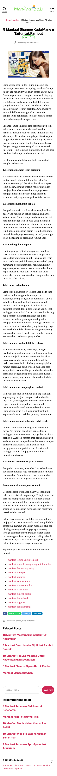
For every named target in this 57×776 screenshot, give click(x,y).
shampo (31, 621)
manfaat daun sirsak (18, 598)
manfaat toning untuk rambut (23, 559)
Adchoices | (8, 765)
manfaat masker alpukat (20, 585)
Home (8, 20)
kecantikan (15, 20)
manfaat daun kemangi (19, 606)
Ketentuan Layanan (13, 768)
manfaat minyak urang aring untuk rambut (29, 564)
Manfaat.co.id (16, 760)
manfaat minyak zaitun (19, 593)
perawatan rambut (14, 621)
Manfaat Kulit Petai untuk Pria (20, 716)
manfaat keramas (16, 576)
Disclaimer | (19, 765)
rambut (25, 621)
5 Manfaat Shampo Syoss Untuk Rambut (27, 666)
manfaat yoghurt (16, 602)
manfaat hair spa (16, 572)
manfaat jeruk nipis (18, 589)
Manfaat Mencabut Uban (18, 672)
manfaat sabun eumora (19, 581)
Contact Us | (31, 765)
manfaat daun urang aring (21, 568)
